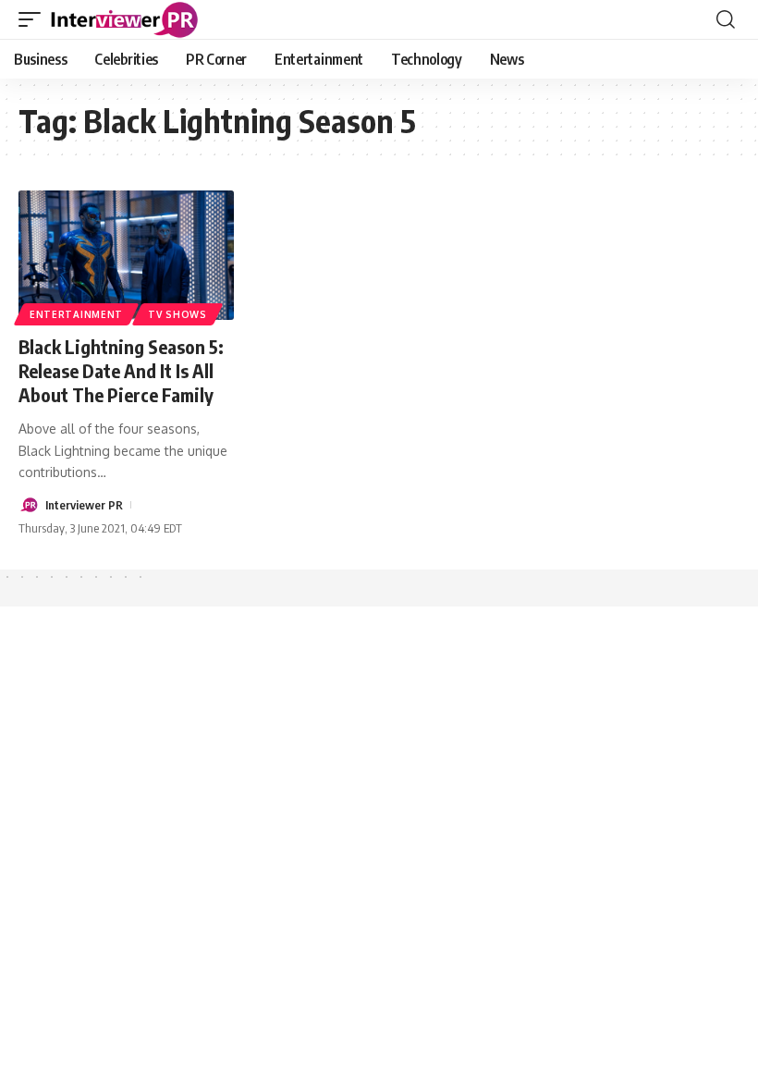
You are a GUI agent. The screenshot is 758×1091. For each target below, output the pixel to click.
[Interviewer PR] (125, 19)
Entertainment (76, 314)
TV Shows (177, 314)
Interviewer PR (84, 504)
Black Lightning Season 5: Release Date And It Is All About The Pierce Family (121, 370)
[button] (34, 19)
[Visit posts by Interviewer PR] (28, 505)
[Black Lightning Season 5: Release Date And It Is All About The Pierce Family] (126, 255)
